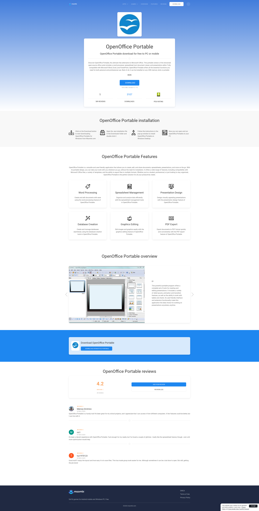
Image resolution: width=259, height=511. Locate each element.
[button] (188, 4)
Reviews (163, 4)
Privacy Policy (185, 498)
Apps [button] (124, 4)
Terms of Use (185, 494)
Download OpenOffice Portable (97, 348)
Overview (144, 4)
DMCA (182, 491)
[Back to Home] (73, 4)
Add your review (159, 384)
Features (154, 4)
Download (176, 4)
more (130, 75)
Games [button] (133, 4)
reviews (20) (158, 389)
